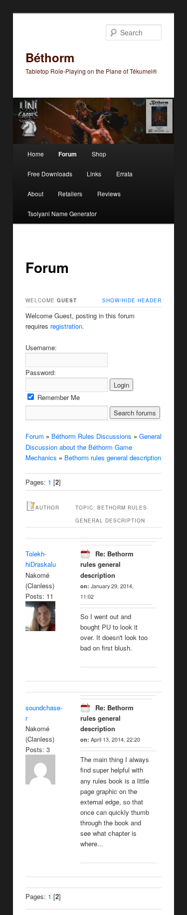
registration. (67, 326)
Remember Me (57, 397)
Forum (67, 153)
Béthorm (49, 57)
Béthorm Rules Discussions (91, 436)
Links (94, 173)
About (35, 193)
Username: (41, 347)
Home (35, 153)
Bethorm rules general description (112, 457)
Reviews (109, 193)
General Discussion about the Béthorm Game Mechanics (93, 446)
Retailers (70, 193)
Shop (99, 153)
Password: (40, 372)
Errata (124, 173)
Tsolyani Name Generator (62, 213)
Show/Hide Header (132, 300)
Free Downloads (49, 173)
